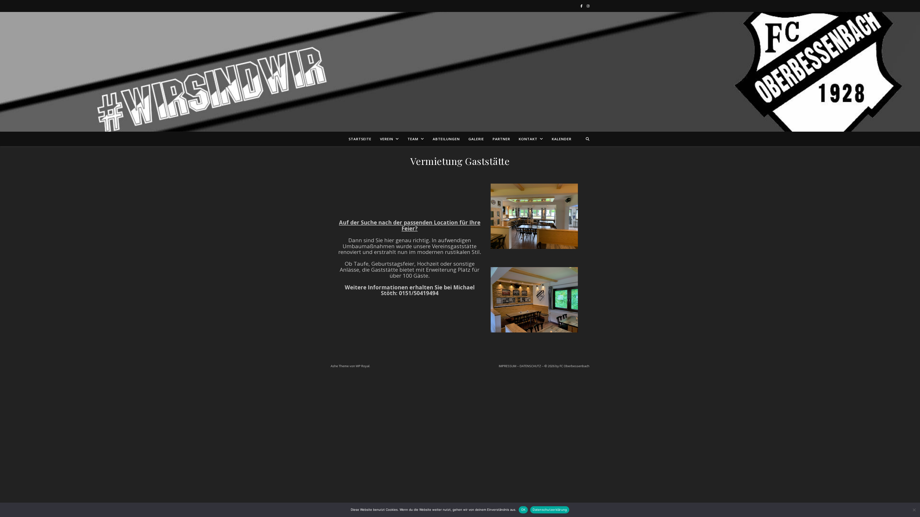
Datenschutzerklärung (550, 509)
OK (523, 509)
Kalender (561, 138)
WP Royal (362, 366)
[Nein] (914, 509)
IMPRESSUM (507, 366)
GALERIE (476, 138)
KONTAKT (528, 138)
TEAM (413, 138)
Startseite (360, 138)
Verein (386, 138)
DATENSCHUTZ (530, 366)
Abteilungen (446, 138)
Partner (501, 138)
